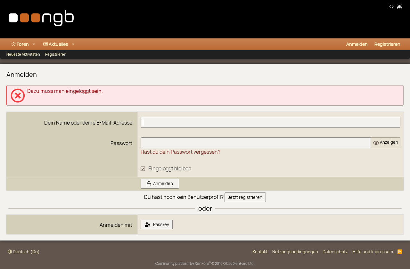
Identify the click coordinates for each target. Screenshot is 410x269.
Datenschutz (335, 252)
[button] (33, 44)
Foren (23, 44)
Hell (399, 6)
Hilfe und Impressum (373, 252)
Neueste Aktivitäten (23, 54)
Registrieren (55, 54)
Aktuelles (58, 44)
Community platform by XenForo (205, 263)
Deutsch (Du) (26, 252)
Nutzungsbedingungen (295, 252)
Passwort (121, 143)
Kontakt (260, 252)
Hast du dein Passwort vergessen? (180, 151)
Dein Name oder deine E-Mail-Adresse (88, 122)
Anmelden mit (116, 224)
